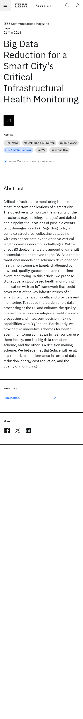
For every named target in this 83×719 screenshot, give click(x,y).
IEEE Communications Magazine (26, 24)
